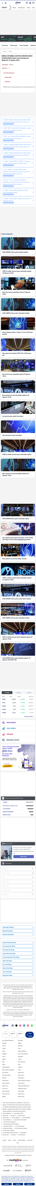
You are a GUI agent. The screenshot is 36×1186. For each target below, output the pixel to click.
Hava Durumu (6, 1094)
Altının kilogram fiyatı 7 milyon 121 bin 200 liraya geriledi (17, 333)
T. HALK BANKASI (6, 808)
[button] (5, 3)
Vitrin (19, 1048)
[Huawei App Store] (20, 1035)
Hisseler (4, 1078)
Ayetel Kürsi (21, 1094)
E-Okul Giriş (21, 1083)
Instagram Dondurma (23, 1086)
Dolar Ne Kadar (7, 961)
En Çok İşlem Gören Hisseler (10, 1132)
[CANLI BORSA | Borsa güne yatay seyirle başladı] (18, 590)
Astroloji (20, 1046)
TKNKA (4, 712)
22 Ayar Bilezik (7, 1120)
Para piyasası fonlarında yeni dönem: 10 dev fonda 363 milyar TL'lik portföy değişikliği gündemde (17, 538)
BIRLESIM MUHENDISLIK (8, 811)
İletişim (4, 1140)
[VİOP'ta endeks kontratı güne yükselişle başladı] (18, 446)
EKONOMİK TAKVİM (12, 740)
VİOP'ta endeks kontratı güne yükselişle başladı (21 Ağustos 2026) (16, 579)
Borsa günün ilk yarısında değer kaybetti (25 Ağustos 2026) (15, 396)
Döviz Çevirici (8, 863)
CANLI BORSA (11, 728)
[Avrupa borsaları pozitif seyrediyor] (18, 407)
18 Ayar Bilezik (26, 1117)
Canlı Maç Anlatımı (23, 1054)
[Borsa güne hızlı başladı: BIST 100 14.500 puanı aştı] (18, 344)
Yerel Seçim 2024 (18, 1113)
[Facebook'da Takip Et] (13, 1025)
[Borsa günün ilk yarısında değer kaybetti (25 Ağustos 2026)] (18, 386)
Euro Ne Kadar (7, 964)
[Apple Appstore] (13, 1035)
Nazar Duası (21, 1096)
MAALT (4, 699)
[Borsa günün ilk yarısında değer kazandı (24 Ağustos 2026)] (18, 465)
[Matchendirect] (19, 1165)
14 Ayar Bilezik (16, 1117)
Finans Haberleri (7, 1113)
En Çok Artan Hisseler (8, 1130)
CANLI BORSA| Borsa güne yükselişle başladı (15, 518)
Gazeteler (20, 1056)
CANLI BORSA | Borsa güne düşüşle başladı (15, 252)
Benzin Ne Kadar (8, 931)
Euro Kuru (5, 1088)
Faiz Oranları (21, 1135)
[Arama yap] (27, 3)
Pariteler (13, 1135)
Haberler (4, 1043)
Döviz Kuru (6, 1135)
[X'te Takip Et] (16, 1025)
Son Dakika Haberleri (7, 1040)
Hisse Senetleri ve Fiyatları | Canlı (10, 805)
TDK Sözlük (21, 1091)
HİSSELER (10, 734)
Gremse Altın (21, 1115)
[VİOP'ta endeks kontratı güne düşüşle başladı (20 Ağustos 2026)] (18, 628)
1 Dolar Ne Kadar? (7, 1126)
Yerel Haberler (6, 1067)
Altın (33, 7)
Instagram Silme (22, 1088)
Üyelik (14, 1140)
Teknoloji (20, 1040)
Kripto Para (5, 1080)
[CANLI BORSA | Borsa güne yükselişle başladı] (18, 304)
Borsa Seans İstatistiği (8, 1070)
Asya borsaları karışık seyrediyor (12, 435)
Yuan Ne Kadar (7, 972)
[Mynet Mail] (33, 3)
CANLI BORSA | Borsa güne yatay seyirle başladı (16, 599)
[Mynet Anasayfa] (18, 2)
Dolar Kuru (5, 1086)
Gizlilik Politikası (22, 1140)
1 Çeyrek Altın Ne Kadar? (20, 1120)
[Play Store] (6, 1035)
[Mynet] (28, 1165)
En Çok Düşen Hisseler (21, 1128)
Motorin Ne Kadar (8, 934)
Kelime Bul (21, 1072)
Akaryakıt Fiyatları (8, 927)
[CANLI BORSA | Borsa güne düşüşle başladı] (18, 243)
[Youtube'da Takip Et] (28, 1025)
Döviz (28, 7)
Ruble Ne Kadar (7, 975)
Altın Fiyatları (6, 1083)
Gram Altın (5, 1115)
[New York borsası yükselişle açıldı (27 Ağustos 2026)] (18, 283)
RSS (18, 1143)
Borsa (14, 7)
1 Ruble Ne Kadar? (8, 1128)
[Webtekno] (17, 1170)
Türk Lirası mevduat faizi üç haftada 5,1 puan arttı (16, 1102)
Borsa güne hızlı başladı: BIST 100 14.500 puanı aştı (16, 354)
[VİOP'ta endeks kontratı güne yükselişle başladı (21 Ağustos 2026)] (18, 569)
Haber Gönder (30, 1035)
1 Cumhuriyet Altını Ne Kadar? (11, 1124)
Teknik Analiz (13, 45)
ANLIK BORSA (11, 722)
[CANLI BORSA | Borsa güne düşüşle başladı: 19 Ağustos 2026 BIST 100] (18, 649)
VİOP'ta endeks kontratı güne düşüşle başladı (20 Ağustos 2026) (17, 638)
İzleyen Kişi (29, 802)
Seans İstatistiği (24, 45)
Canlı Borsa (5, 45)
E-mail (19, 1059)
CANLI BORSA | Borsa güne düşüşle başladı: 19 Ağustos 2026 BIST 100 (16, 659)
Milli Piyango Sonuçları (24, 1080)
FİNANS (4, 7)
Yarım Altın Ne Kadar (9, 953)
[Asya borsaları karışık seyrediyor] (18, 426)
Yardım (9, 1140)
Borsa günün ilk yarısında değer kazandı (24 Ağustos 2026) (15, 474)
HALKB (4, 706)
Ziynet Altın (6, 1117)
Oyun (19, 1070)
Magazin (4, 1054)
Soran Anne (21, 1075)
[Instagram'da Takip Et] (20, 1025)
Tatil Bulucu (21, 1078)
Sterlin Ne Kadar (8, 968)
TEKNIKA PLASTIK (6, 814)
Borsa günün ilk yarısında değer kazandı (14, 559)
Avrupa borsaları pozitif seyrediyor (12, 416)
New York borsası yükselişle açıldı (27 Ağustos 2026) (16, 293)
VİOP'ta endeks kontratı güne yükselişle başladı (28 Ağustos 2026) (16, 272)
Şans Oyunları (21, 1062)
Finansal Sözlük (6, 1075)
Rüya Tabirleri (6, 1091)
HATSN (4, 709)
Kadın (3, 1051)
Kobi (19, 1064)
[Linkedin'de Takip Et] (24, 1025)
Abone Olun (23, 856)
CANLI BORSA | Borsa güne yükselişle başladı (15, 313)
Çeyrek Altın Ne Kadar (9, 942)
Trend (3, 1056)
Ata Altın (13, 1115)
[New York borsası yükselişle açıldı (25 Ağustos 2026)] (18, 365)
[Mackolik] (9, 1165)
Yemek (4, 1048)
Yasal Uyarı (29, 1140)
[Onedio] (7, 1170)
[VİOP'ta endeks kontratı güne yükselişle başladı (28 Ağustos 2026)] (18, 262)
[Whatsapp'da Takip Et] (32, 1025)
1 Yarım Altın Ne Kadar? (9, 1122)
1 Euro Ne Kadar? (19, 1126)
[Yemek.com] (28, 1170)
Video (3, 1064)
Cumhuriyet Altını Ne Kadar (11, 957)
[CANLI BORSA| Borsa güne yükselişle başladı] (18, 510)
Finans (4, 1046)
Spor (3, 1062)
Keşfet (4, 1096)
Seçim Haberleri (22, 1051)
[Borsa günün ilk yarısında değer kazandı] (18, 550)
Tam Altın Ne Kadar (9, 950)
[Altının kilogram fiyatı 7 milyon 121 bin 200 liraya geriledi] (18, 323)
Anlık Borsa (21, 7)
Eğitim (4, 1059)
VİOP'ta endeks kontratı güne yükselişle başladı (16, 454)
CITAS (3, 702)
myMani (20, 1067)
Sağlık (19, 1043)
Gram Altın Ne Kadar (9, 946)
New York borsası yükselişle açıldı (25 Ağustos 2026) (16, 375)
